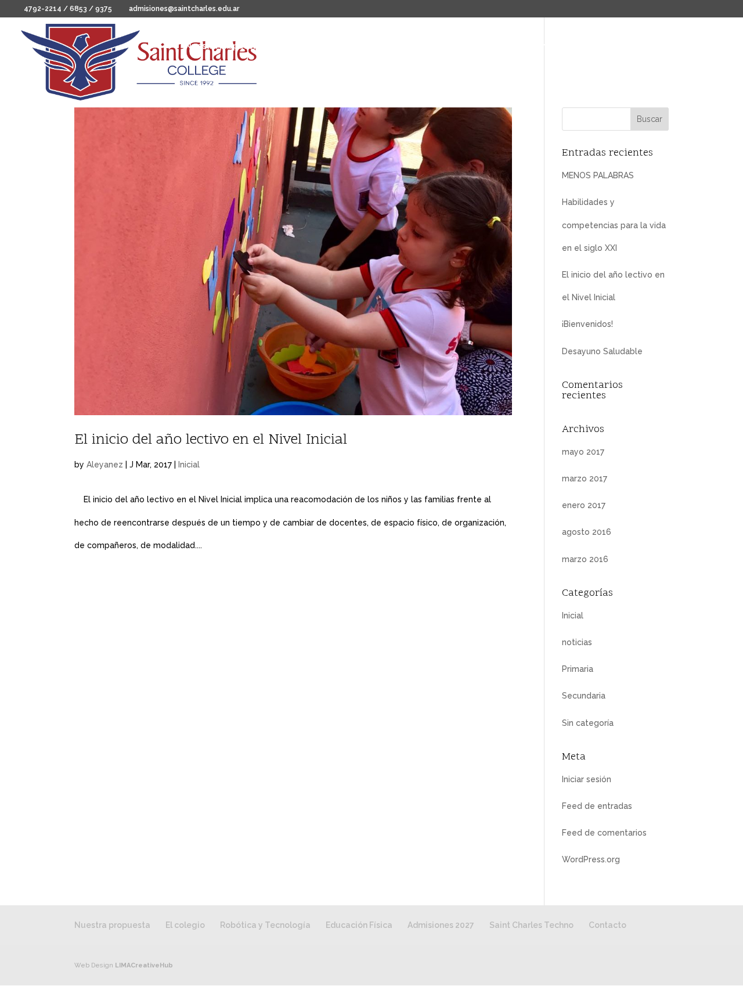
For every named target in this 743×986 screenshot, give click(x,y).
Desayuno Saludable (602, 351)
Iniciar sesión (586, 779)
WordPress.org (591, 859)
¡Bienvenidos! (587, 324)
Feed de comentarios (604, 832)
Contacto (204, 78)
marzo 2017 (584, 478)
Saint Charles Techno (651, 46)
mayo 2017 (583, 451)
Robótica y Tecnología (386, 46)
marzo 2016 (585, 559)
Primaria (577, 669)
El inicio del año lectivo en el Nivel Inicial (210, 440)
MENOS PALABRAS (598, 175)
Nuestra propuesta (223, 46)
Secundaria (583, 695)
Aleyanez (104, 464)
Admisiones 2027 (561, 46)
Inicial (189, 464)
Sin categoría (588, 723)
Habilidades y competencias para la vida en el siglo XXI (614, 224)
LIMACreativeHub (144, 965)
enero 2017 (583, 505)
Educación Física (479, 46)
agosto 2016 (586, 532)
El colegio (295, 46)
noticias (577, 642)
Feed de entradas (597, 806)
